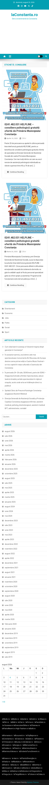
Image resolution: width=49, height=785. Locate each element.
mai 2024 (8, 516)
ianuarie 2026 (10, 464)
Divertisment (10, 309)
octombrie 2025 (11, 474)
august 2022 (10, 554)
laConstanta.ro (24, 14)
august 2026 (10, 431)
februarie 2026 (11, 460)
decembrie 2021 (11, 563)
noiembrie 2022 (11, 549)
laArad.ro (5, 765)
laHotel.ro (33, 719)
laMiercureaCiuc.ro (30, 745)
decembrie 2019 (11, 633)
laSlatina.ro (14, 771)
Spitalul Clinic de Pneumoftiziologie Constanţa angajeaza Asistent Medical (23, 392)
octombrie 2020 (11, 586)
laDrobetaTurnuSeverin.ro (29, 751)
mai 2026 (8, 445)
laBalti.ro (32, 728)
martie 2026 (9, 455)
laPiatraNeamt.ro (9, 728)
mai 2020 (8, 610)
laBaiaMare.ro (25, 765)
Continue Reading (17, 172)
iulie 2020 (8, 600)
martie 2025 (9, 497)
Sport (7, 332)
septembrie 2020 (11, 591)
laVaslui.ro (6, 762)
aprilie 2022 (9, 558)
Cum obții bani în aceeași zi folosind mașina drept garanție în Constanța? (24, 348)
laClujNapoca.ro (32, 735)
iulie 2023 (8, 525)
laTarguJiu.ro (8, 774)
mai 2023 (8, 535)
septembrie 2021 (11, 568)
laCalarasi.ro (28, 742)
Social (7, 327)
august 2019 (10, 652)
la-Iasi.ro (15, 758)
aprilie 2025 (9, 492)
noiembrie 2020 (11, 582)
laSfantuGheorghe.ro (28, 758)
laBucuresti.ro (19, 735)
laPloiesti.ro (39, 739)
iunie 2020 (9, 605)
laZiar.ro (21, 722)
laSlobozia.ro (24, 771)
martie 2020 (9, 619)
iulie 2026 (8, 436)
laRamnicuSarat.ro (29, 748)
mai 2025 (8, 488)
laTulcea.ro (32, 774)
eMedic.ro (6, 719)
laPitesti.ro (16, 748)
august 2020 (10, 596)
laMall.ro (14, 722)
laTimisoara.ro (7, 742)
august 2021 (10, 572)
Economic (9, 313)
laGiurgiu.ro (18, 745)
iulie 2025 (8, 483)
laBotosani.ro (7, 768)
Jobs (7, 318)
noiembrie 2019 (11, 638)
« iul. (3, 702)
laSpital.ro (24, 719)
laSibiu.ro (5, 771)
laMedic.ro (15, 719)
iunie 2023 (9, 530)
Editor (24, 138)
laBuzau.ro (18, 742)
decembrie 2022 (11, 544)
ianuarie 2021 (10, 577)
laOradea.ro (6, 748)
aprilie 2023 (9, 539)
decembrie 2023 (11, 521)
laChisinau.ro (35, 725)
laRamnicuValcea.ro (10, 751)
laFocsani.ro (6, 745)
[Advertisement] (24, 40)
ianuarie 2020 (10, 629)
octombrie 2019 (11, 643)
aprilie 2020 (9, 615)
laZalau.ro (41, 774)
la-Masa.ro (42, 719)
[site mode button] (40, 56)
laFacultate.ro (40, 722)
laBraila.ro (17, 768)
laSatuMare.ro (36, 768)
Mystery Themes (33, 782)
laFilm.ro (5, 722)
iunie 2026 (9, 441)
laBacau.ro (14, 765)
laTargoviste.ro (36, 771)
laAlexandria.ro (29, 762)
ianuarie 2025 (10, 502)
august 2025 (10, 478)
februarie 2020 (11, 624)
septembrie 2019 (11, 647)
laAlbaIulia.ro (16, 762)
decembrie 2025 (11, 469)
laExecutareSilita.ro (21, 725)
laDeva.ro (37, 742)
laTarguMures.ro (20, 774)
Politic (7, 323)
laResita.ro (26, 768)
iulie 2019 (8, 657)
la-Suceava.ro (7, 725)
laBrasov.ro (6, 758)
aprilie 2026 (9, 450)
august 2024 (10, 507)
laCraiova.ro (19, 739)
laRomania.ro (7, 735)
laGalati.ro (29, 739)
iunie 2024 (9, 511)
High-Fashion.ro (22, 728)
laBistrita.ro (36, 765)
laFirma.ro (29, 722)
